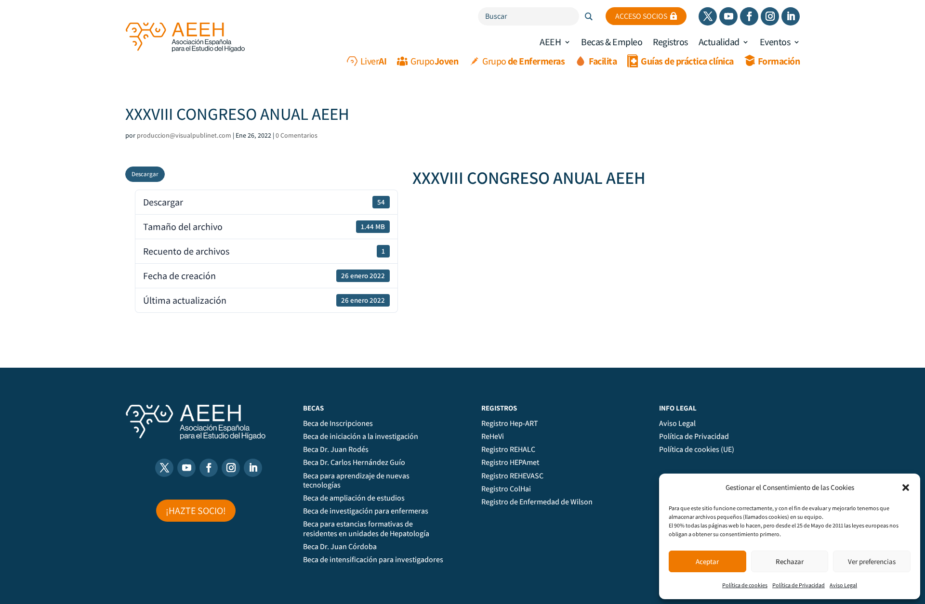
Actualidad (719, 42)
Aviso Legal (843, 585)
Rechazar (790, 561)
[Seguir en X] (708, 16)
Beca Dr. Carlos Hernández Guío (354, 462)
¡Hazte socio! (196, 510)
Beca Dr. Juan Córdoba (340, 547)
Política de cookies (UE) (696, 449)
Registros (670, 42)
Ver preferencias (872, 561)
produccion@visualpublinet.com (184, 135)
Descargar (145, 174)
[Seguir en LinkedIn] (790, 16)
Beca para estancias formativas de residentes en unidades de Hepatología (366, 528)
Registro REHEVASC (512, 476)
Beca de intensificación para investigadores (373, 560)
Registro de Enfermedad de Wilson (537, 502)
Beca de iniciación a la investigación (360, 436)
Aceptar (707, 561)
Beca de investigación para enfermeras (365, 511)
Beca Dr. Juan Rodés (336, 449)
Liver (373, 61)
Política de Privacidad (798, 585)
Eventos (775, 42)
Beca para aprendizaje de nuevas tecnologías (356, 480)
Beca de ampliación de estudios (354, 498)
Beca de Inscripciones (338, 423)
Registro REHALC (508, 449)
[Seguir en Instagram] (770, 16)
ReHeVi (492, 436)
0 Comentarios (296, 135)
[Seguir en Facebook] (749, 16)
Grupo (434, 61)
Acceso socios (641, 16)
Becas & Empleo (611, 42)
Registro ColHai (506, 489)
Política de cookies (744, 585)
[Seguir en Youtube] (728, 16)
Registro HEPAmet (510, 462)
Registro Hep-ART (509, 423)
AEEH (550, 42)
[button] (906, 487)
